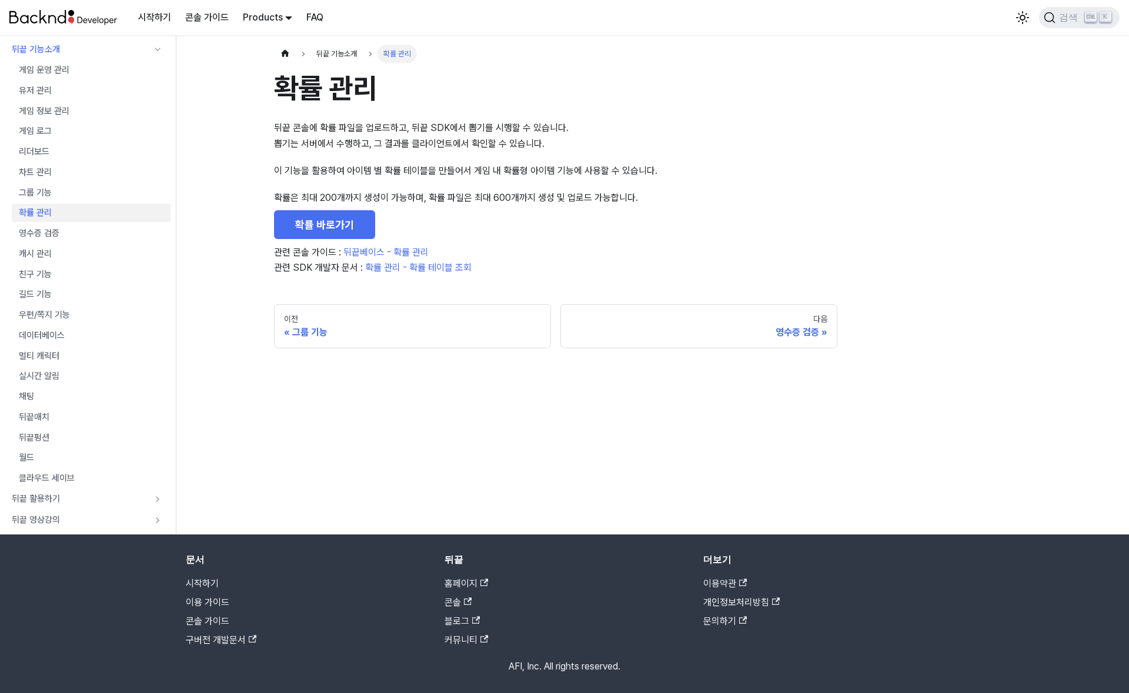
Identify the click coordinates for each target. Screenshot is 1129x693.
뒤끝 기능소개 (36, 49)
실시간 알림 (39, 376)
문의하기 (719, 621)
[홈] (285, 54)
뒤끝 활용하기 (36, 498)
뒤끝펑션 (34, 437)
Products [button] (263, 17)
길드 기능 (35, 294)
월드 (26, 457)
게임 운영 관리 (44, 70)
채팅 (26, 396)
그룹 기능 (35, 192)
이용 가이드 (207, 602)
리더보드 (34, 151)
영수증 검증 (39, 233)
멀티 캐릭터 (39, 356)
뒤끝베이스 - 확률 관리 (386, 252)
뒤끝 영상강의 (36, 519)
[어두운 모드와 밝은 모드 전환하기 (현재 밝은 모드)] (1022, 17)
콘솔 (453, 602)
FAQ (314, 17)
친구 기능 (35, 274)
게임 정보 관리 (44, 111)
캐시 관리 (35, 253)
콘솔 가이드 (207, 17)
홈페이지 (461, 583)
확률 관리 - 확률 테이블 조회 (418, 267)
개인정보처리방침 (736, 602)
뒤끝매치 (34, 417)
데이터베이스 (42, 335)
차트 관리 (35, 172)
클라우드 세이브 (47, 478)
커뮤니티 (461, 639)
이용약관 (719, 583)
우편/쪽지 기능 (44, 315)
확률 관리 (35, 212)
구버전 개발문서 (216, 639)
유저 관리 (35, 90)
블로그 (457, 621)
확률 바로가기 (324, 224)
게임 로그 (35, 131)
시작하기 (154, 17)
